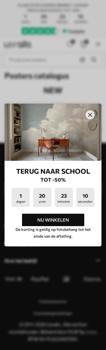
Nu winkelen (53, 219)
